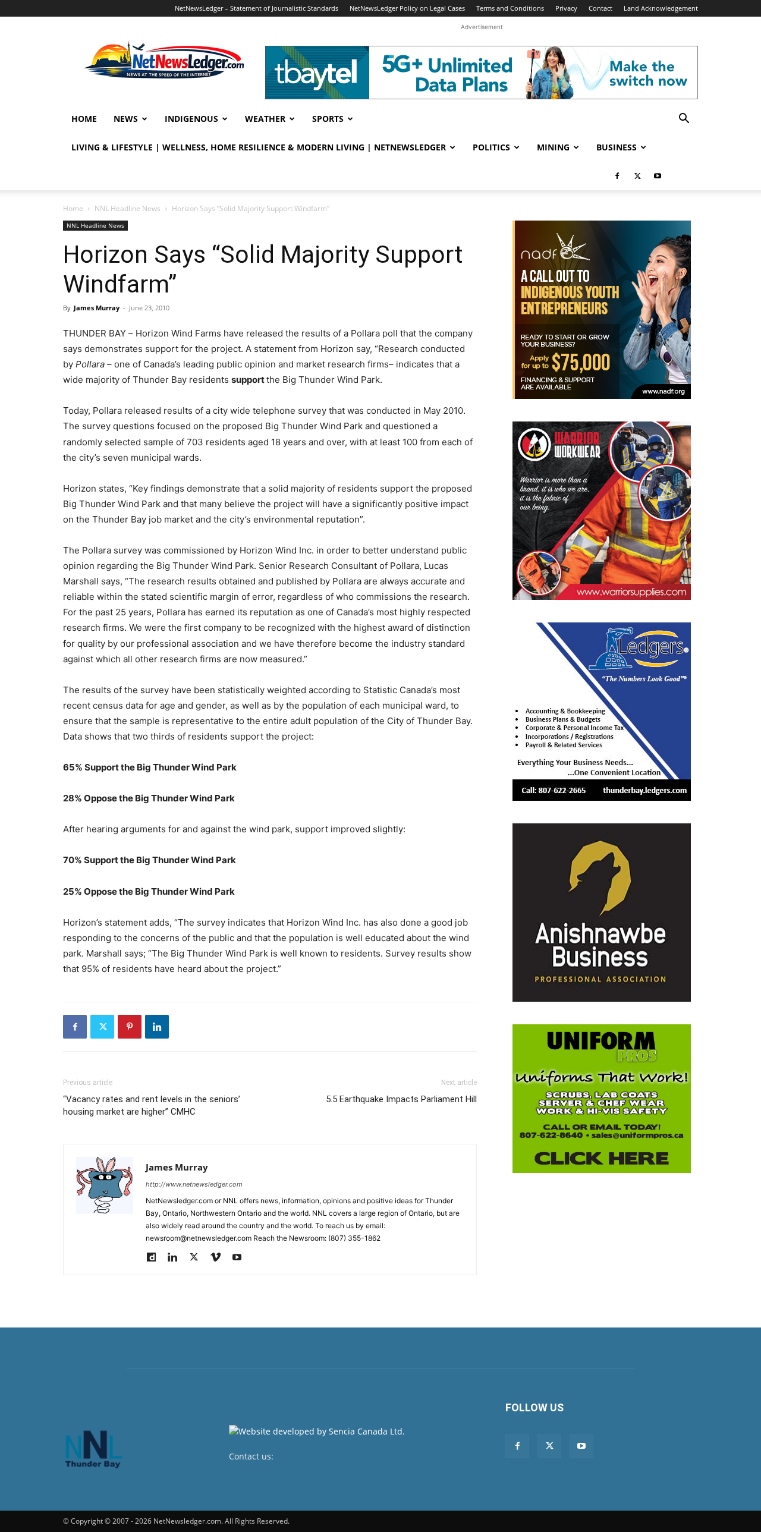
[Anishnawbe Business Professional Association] (601, 912)
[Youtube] (657, 176)
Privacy (566, 8)
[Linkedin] (157, 1027)
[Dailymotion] (155, 1258)
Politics (491, 147)
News (126, 118)
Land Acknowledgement (661, 8)
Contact (600, 8)
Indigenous (191, 118)
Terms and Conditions (510, 8)
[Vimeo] (219, 1258)
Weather (265, 118)
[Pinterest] (129, 1027)
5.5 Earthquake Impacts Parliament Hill (401, 1099)
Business (616, 147)
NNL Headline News (128, 208)
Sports (328, 118)
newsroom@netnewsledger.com (340, 1456)
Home (84, 118)
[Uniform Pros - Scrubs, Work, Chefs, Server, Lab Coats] (601, 1098)
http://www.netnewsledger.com (194, 1184)
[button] (683, 119)
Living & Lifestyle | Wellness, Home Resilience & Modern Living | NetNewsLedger (258, 147)
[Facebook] (617, 176)
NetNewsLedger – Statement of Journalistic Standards (256, 8)
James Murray (97, 307)
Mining (553, 147)
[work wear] (601, 510)
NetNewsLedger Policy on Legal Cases (407, 8)
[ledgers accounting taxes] (601, 711)
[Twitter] (637, 176)
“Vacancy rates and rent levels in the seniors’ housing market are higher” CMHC (151, 1105)
